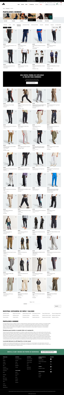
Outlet (41, 4)
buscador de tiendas (41, 2)
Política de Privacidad (47, 391)
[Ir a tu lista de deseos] (59, 4)
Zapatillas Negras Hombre (27, 313)
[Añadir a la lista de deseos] (16, 31)
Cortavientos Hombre (26, 315)
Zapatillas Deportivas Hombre (35, 317)
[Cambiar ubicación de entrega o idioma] (61, 2)
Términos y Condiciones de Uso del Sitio (26, 391)
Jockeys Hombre (15, 317)
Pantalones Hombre (26, 317)
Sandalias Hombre (16, 315)
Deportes (36, 4)
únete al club (58, 2)
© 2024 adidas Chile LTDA (32, 393)
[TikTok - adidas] (55, 369)
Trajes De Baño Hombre (46, 313)
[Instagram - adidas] (55, 362)
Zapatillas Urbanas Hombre (35, 315)
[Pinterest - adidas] (55, 367)
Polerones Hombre (6, 315)
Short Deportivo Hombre (36, 313)
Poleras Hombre (5, 317)
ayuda (45, 2)
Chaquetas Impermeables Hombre (46, 317)
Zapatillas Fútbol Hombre (56, 315)
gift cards (54, 2)
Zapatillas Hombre (6, 313)
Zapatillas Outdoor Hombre (46, 315)
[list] (32, 25)
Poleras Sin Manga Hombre (56, 313)
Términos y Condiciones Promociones (38, 391)
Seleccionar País (53, 391)
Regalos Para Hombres (16, 313)
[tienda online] (3, 4)
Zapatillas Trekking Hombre (55, 317)
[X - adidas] (55, 364)
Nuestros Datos (11, 391)
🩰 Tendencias (31, 4)
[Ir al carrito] (61, 4)
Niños (26, 4)
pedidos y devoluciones (50, 2)
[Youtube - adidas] (55, 372)
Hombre (22, 4)
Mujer (19, 4)
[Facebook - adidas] (55, 359)
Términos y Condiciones (17, 391)
